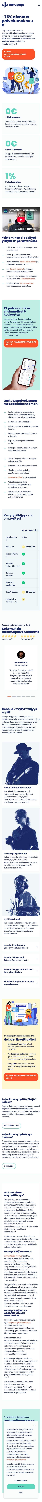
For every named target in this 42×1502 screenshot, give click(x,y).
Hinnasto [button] (9, 1166)
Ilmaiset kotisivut (15, 477)
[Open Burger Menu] (39, 5)
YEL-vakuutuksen (26, 283)
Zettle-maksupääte (28, 262)
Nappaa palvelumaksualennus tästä (15, 54)
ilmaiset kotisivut (17, 269)
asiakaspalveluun (27, 279)
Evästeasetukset (21, 1481)
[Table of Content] (1, 751)
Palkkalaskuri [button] (11, 1125)
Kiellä (21, 1493)
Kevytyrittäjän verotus (13, 1256)
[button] (9, 696)
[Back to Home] (13, 5)
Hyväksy (21, 1487)
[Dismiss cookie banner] (34, 1425)
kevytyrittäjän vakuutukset (19, 1323)
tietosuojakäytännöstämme (16, 1460)
